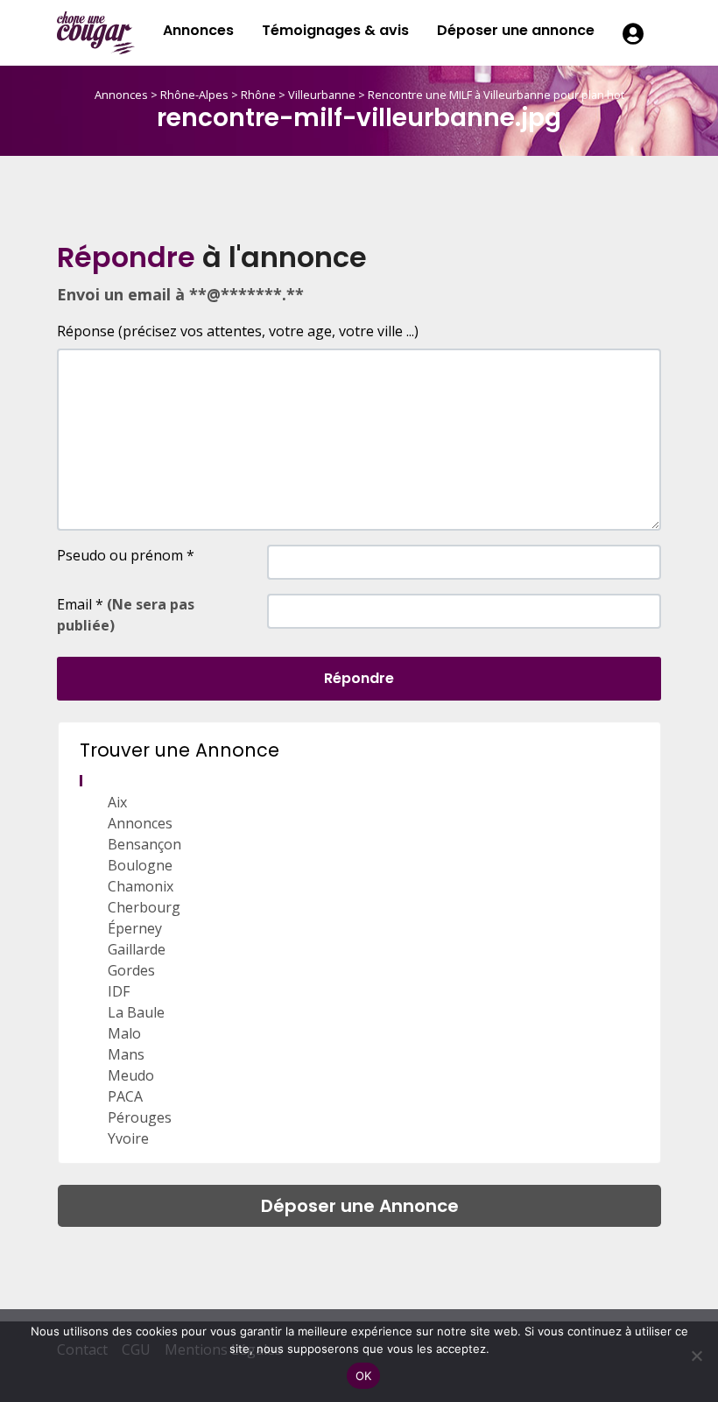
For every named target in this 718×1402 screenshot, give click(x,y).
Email (125, 615)
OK (363, 1376)
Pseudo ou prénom (125, 555)
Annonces (198, 30)
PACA (125, 1096)
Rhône (258, 94)
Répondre (359, 678)
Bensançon (144, 844)
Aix (117, 802)
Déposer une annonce (516, 30)
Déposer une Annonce (360, 1206)
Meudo (131, 1075)
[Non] (696, 1355)
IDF (119, 991)
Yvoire (128, 1138)
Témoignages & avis (335, 30)
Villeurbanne (321, 94)
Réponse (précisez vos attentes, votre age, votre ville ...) (238, 331)
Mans (126, 1054)
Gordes (131, 970)
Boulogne (140, 865)
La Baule (136, 1012)
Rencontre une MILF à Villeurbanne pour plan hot (496, 94)
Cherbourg (144, 907)
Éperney (135, 928)
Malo (124, 1033)
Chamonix (140, 886)
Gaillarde (136, 949)
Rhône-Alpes (194, 94)
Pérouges (140, 1117)
